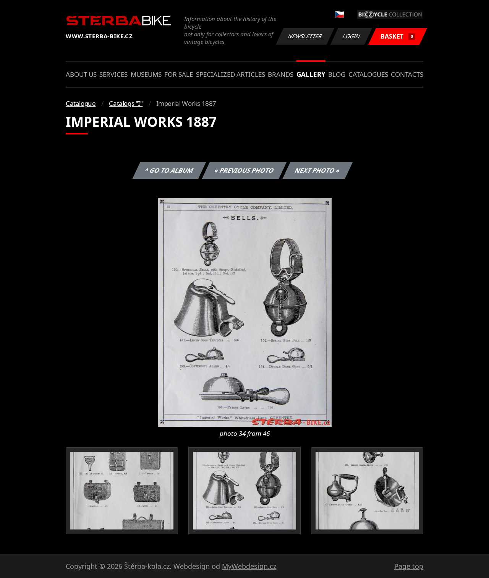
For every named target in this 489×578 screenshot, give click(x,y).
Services (113, 74)
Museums (146, 74)
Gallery (310, 74)
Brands (280, 74)
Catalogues (368, 74)
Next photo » (317, 170)
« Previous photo (244, 170)
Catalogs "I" (125, 103)
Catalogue (81, 103)
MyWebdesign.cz (249, 566)
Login (351, 36)
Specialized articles (230, 74)
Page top (408, 566)
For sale (178, 74)
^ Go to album (169, 170)
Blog (336, 74)
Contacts (407, 74)
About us (81, 74)
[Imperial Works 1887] (245, 312)
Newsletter (305, 36)
